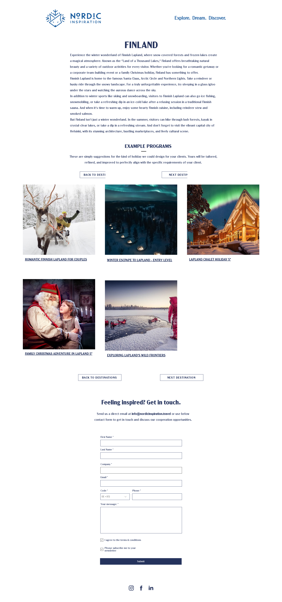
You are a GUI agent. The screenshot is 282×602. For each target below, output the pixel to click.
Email (103, 477)
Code (103, 490)
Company (105, 464)
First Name (106, 437)
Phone (135, 490)
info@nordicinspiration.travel (151, 414)
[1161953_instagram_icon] (131, 588)
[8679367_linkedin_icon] (151, 588)
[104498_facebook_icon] (141, 588)
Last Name (106, 449)
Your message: (109, 504)
